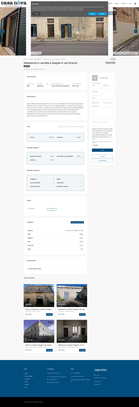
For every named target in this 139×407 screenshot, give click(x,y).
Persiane (31, 208)
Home (26, 373)
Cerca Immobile (29, 376)
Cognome (106, 85)
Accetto (95, 145)
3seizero (41, 402)
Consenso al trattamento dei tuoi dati (102, 142)
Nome (93, 85)
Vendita (26, 66)
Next (135, 31)
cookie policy (44, 8)
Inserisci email (95, 102)
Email (94, 98)
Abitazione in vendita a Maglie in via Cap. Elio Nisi (74, 309)
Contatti (124, 3)
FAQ (130, 3)
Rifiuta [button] (92, 13)
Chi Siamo (109, 3)
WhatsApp (103, 160)
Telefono (95, 91)
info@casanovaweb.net (54, 382)
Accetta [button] (102, 13)
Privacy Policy (97, 381)
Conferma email (107, 102)
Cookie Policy (97, 384)
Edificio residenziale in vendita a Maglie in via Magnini (42, 309)
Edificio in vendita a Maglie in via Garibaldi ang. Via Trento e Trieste (47, 345)
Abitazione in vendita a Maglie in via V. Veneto (73, 345)
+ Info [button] (36, 13)
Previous (3, 31)
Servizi (117, 3)
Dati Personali (97, 83)
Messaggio (96, 106)
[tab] (110, 13)
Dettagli (49, 314)
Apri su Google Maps (78, 222)
